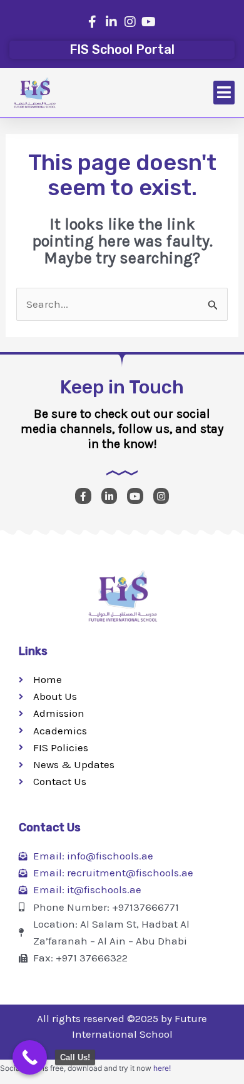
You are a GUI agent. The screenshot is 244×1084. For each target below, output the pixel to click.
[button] (224, 92)
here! (162, 1068)
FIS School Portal (122, 49)
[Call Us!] (30, 1057)
